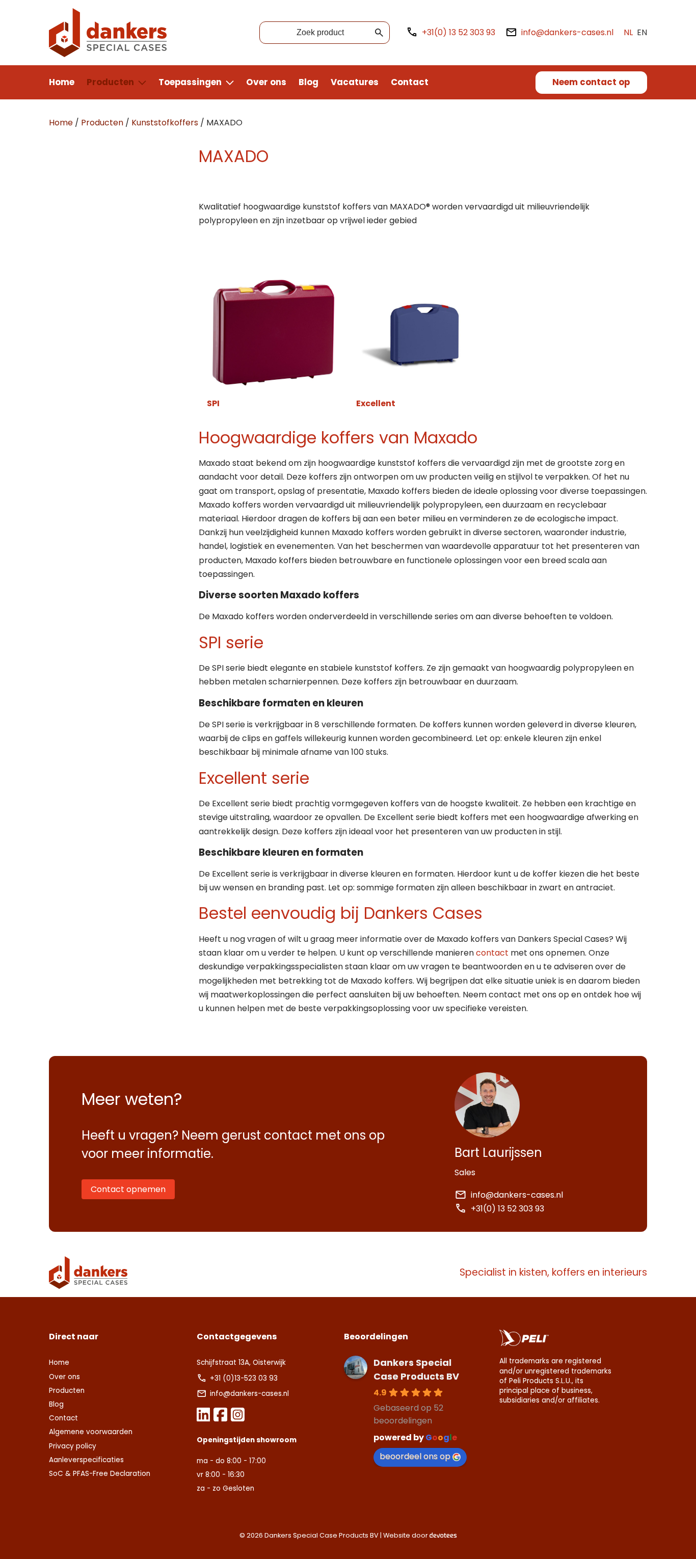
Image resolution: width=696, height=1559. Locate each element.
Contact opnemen (128, 1189)
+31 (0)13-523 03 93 (245, 1378)
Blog (308, 82)
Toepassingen (190, 82)
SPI (213, 403)
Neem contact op (591, 82)
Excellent (375, 403)
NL (628, 32)
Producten (110, 82)
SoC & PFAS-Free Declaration (99, 1473)
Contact (410, 82)
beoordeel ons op (415, 1456)
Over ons (266, 82)
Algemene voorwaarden (90, 1432)
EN (642, 32)
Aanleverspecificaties (86, 1460)
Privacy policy (72, 1446)
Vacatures (355, 82)
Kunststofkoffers (164, 122)
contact (492, 953)
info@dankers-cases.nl (567, 32)
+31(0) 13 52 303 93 (458, 32)
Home (61, 82)
